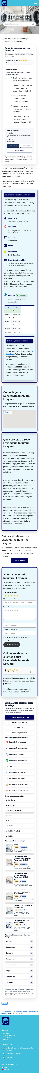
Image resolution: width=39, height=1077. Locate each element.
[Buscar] (32, 23)
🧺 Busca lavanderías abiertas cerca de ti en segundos (20, 1049)
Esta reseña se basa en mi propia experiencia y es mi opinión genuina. (19, 639)
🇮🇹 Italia (4, 1067)
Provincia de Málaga (19, 722)
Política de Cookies (7, 1037)
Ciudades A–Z (19, 727)
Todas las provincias (19, 733)
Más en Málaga (19, 150)
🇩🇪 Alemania (5, 1069)
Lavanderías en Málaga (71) (19, 717)
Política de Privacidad (8, 1035)
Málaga (5, 1003)
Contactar (5, 1039)
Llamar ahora (13, 145)
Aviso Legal (5, 1033)
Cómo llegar (26, 145)
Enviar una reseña (11, 644)
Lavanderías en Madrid (13, 1054)
